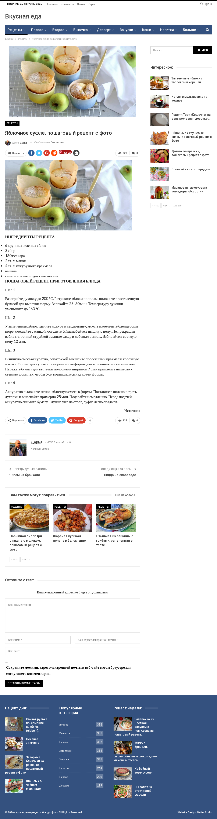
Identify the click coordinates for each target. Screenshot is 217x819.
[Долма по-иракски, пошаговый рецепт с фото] (159, 156)
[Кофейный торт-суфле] (123, 773)
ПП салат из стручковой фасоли (143, 790)
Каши (146, 30)
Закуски (126, 30)
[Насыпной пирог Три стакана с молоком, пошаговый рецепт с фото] (29, 518)
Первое (37, 30)
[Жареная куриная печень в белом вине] (73, 518)
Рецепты (15, 30)
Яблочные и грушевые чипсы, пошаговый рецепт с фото (191, 136)
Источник (132, 410)
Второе (58, 30)
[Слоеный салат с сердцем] (159, 174)
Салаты (63, 742)
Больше (189, 30)
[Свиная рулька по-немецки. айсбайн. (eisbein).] (14, 724)
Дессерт (104, 30)
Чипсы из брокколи (24, 475)
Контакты (67, 4)
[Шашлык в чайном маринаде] (14, 786)
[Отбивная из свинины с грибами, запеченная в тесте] (116, 518)
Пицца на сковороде (120, 475)
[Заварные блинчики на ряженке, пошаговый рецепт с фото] (14, 762)
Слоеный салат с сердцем (190, 169)
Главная (52, 4)
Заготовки (65, 750)
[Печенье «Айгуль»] (14, 744)
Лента (81, 4)
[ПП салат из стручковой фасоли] (123, 792)
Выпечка (80, 30)
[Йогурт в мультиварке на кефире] (159, 101)
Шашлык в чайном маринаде (34, 784)
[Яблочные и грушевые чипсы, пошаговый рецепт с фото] (159, 138)
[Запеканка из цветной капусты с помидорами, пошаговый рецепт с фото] (123, 724)
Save (67, 152)
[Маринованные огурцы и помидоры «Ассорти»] (159, 192)
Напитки (167, 30)
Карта (92, 4)
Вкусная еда (23, 16)
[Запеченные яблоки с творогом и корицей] (159, 83)
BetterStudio (204, 812)
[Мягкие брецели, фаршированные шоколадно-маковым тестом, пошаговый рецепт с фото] (123, 748)
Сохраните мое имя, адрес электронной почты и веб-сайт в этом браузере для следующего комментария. (68, 670)
